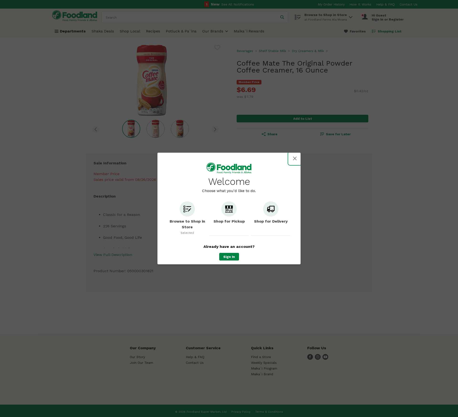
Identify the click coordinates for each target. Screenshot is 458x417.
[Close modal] (295, 158)
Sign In (229, 257)
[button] (187, 218)
